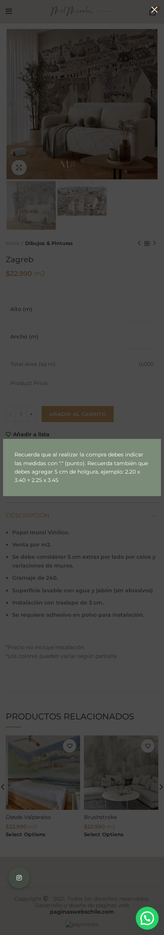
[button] (147, 918)
